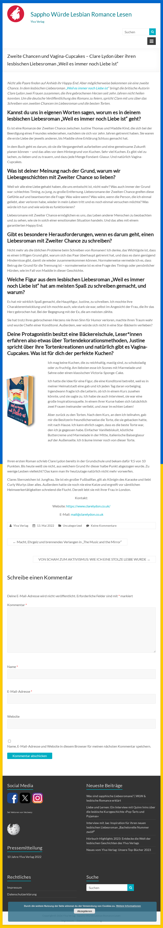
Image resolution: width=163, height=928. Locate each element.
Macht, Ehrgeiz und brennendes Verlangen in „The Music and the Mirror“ (67, 542)
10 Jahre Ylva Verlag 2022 (24, 857)
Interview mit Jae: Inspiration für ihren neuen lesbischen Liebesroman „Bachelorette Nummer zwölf (117, 827)
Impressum (14, 887)
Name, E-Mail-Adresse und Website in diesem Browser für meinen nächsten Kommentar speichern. (79, 746)
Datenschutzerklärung (22, 894)
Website (13, 716)
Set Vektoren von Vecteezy (19, 812)
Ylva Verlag (20, 525)
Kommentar (17, 605)
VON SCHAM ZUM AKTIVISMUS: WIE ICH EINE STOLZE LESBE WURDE (94, 559)
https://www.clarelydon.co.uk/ (88, 506)
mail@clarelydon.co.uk (87, 514)
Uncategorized (72, 525)
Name (12, 667)
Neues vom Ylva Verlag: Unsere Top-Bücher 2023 (118, 850)
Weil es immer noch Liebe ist (87, 88)
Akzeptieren (84, 911)
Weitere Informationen (128, 905)
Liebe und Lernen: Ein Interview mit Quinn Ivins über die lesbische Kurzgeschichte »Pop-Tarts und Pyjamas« (120, 811)
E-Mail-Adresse (19, 691)
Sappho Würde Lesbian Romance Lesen (81, 14)
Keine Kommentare (104, 525)
